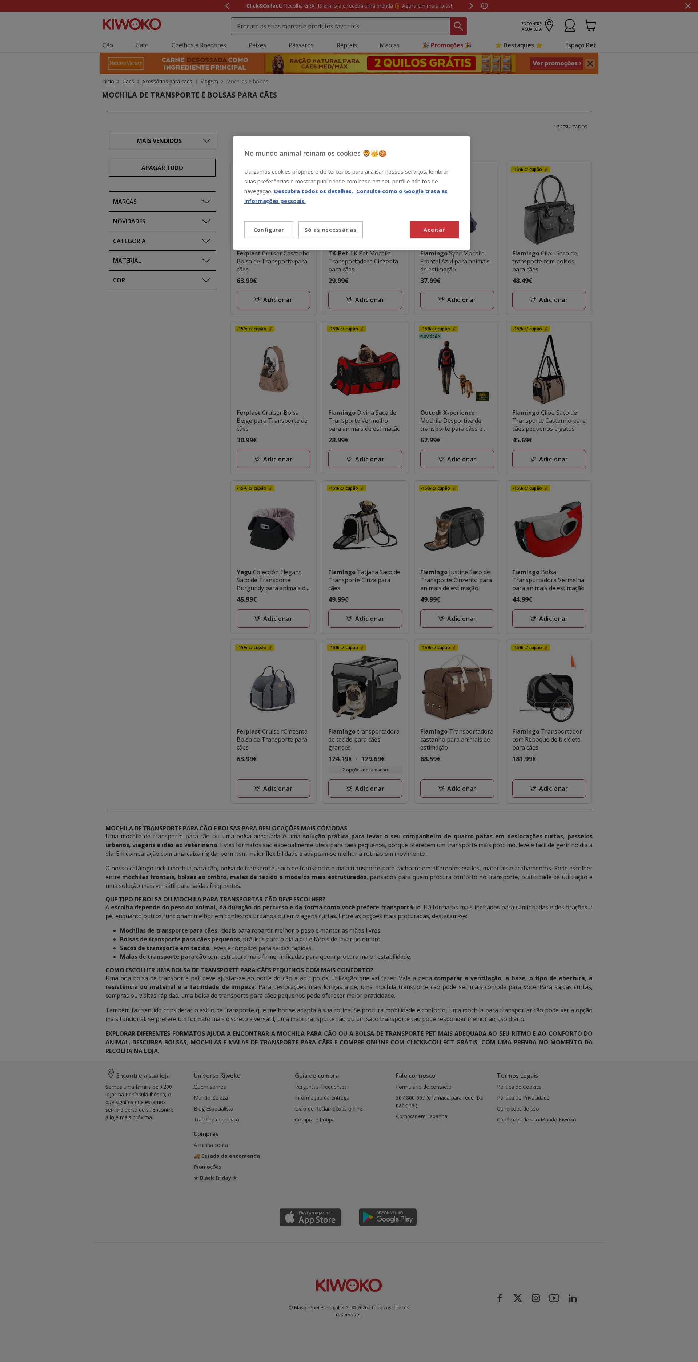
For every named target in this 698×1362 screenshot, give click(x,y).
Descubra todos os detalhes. (314, 191)
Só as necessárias (331, 229)
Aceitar (434, 229)
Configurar (269, 229)
